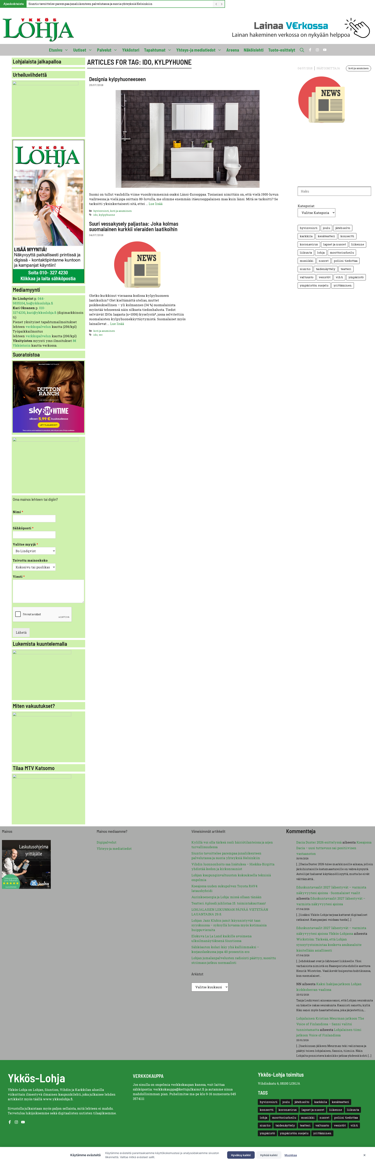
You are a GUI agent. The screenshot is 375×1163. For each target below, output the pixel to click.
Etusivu (55, 49)
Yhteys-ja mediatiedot (195, 49)
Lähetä (21, 632)
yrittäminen (343, 285)
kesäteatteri (326, 236)
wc (101, 334)
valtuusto (306, 277)
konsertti (347, 236)
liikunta (306, 252)
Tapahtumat (154, 49)
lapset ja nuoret (334, 244)
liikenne (357, 244)
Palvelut (104, 49)
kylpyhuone (107, 214)
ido (95, 214)
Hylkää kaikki (269, 1155)
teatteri (346, 269)
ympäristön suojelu (314, 285)
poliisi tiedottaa (345, 261)
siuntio (305, 269)
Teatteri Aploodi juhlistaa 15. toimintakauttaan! (228, 903)
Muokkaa (291, 1155)
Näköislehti (253, 49)
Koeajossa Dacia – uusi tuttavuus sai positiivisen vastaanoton (333, 848)
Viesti (19, 577)
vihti (339, 277)
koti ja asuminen (121, 211)
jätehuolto (342, 228)
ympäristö (356, 277)
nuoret (324, 261)
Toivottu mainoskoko (30, 560)
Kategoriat (306, 206)
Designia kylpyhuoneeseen (117, 79)
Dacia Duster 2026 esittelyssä (319, 842)
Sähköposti (23, 528)
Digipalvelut (106, 842)
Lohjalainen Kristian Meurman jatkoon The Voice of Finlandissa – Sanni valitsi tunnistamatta (330, 1024)
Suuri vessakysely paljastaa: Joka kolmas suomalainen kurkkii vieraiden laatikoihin (133, 226)
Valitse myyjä (25, 544)
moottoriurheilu (342, 252)
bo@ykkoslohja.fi (39, 303)
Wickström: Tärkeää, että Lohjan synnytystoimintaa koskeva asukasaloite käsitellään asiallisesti (329, 945)
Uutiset (79, 49)
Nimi (18, 512)
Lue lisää (155, 204)
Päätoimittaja (328, 68)
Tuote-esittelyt (281, 49)
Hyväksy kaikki (241, 1155)
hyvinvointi (101, 211)
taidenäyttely (325, 269)
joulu (326, 228)
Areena (232, 49)
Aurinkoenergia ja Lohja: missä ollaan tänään (226, 897)
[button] (301, 50)
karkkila (306, 236)
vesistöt (324, 277)
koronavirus (309, 244)
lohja (321, 252)
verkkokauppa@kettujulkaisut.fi (178, 1089)
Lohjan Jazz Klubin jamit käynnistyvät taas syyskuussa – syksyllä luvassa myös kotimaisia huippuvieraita (229, 925)
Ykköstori (130, 49)
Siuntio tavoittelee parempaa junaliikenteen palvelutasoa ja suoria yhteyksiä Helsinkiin (90, 4)
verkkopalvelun (39, 327)
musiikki (306, 261)
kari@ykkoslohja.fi (41, 312)
